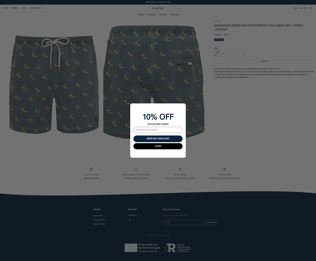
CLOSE (158, 146)
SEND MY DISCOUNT (158, 139)
